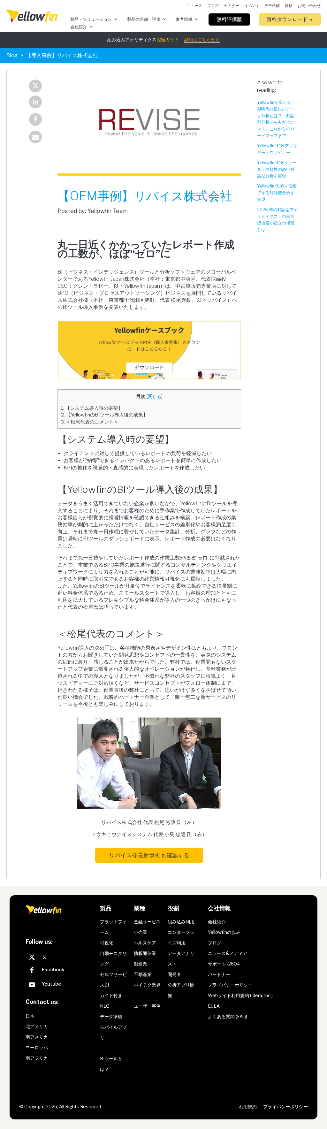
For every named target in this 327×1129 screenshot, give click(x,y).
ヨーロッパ (37, 1047)
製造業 (140, 963)
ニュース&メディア (227, 953)
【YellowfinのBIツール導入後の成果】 (104, 415)
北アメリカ (37, 1026)
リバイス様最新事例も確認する (149, 855)
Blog (12, 55)
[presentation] (31, 15)
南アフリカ (37, 1058)
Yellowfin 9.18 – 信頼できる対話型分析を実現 (276, 193)
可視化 (106, 942)
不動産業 (143, 974)
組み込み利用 (181, 921)
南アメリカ (37, 1037)
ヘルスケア (145, 942)
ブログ (214, 942)
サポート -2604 (224, 963)
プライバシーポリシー (230, 985)
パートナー (219, 974)
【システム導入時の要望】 (92, 408)
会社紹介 (217, 921)
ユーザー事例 (147, 1006)
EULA (214, 1006)
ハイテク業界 (147, 985)
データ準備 (111, 1016)
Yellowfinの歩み (224, 932)
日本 (30, 1015)
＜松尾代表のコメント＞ (89, 422)
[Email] (35, 138)
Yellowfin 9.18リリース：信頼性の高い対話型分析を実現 (276, 169)
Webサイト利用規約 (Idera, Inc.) (240, 995)
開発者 (174, 974)
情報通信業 (145, 953)
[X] (61, 957)
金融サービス (147, 921)
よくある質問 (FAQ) (227, 1016)
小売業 (140, 932)
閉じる (154, 396)
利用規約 (248, 1106)
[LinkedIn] (35, 102)
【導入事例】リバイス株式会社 (62, 55)
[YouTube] (61, 985)
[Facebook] (35, 120)
